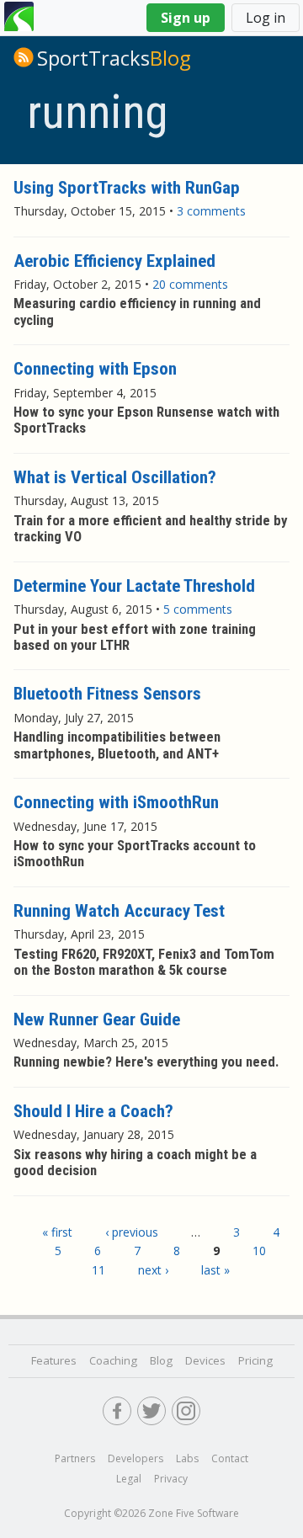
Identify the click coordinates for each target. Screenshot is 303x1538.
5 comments (197, 609)
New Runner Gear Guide (96, 1019)
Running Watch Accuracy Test (119, 911)
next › (153, 1270)
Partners (75, 1458)
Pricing (255, 1360)
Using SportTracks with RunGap (126, 188)
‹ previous (131, 1232)
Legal (128, 1478)
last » (215, 1270)
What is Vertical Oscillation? (114, 477)
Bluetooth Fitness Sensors (107, 694)
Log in (265, 17)
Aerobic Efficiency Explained (114, 261)
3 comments (211, 211)
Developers (135, 1458)
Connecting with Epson (95, 369)
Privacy (171, 1478)
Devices (205, 1360)
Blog (114, 58)
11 (98, 1270)
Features (54, 1360)
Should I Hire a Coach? (93, 1111)
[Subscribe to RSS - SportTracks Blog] (23, 57)
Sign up (185, 17)
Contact (229, 1458)
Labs (187, 1458)
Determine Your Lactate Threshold (134, 586)
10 (259, 1251)
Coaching (113, 1360)
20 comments (190, 284)
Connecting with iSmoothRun (116, 802)
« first (57, 1232)
